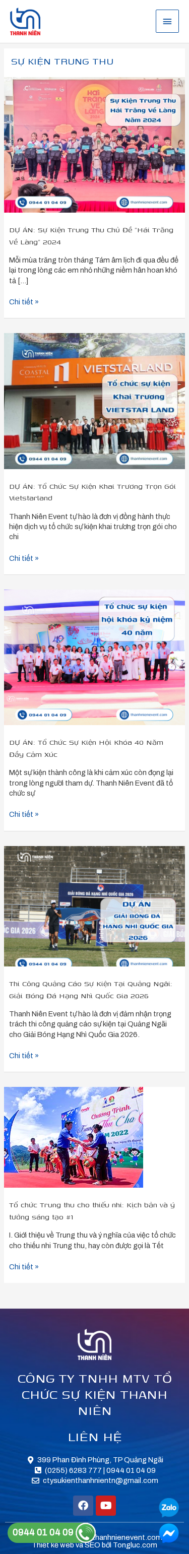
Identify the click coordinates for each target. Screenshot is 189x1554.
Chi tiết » (24, 301)
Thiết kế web (53, 1545)
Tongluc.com (135, 1545)
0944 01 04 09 (44, 1532)
